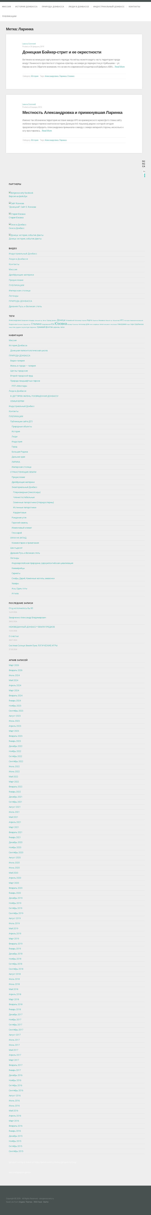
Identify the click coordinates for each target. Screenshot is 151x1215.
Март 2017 (14, 1060)
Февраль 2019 (15, 944)
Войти (45, 1202)
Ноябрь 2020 (15, 847)
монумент (107, 324)
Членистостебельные (24, 497)
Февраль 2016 (15, 1126)
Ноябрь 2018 (15, 959)
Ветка (44, 320)
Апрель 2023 (15, 726)
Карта (89, 320)
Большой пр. (38, 320)
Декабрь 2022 (15, 746)
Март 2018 (14, 999)
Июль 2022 (14, 766)
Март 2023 (14, 731)
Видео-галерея (17, 361)
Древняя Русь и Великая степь (25, 306)
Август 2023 (15, 716)
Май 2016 (13, 1111)
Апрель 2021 (15, 822)
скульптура (25, 327)
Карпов (84, 320)
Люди (14, 436)
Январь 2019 (15, 949)
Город (14, 447)
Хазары (15, 583)
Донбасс (54, 320)
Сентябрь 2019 (16, 913)
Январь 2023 (15, 741)
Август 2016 (15, 1095)
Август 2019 (15, 918)
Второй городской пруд (21, 376)
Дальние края (18, 457)
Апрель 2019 (15, 933)
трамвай (41, 327)
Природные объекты (22, 426)
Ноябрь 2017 (15, 1019)
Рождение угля (19, 517)
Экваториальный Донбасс (24, 487)
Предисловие (16, 280)
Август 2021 (15, 807)
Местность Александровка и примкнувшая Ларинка (72, 112)
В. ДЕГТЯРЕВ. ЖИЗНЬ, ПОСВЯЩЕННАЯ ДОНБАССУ (34, 396)
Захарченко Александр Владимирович (27, 617)
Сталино (70, 76)
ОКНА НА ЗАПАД (18, 538)
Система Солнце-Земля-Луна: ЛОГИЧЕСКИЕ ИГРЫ (33, 645)
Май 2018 (13, 989)
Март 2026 (14, 665)
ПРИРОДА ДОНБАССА (53, 7)
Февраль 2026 (15, 670)
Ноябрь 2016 (15, 1080)
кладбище (96, 324)
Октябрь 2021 (15, 802)
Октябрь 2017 (15, 1024)
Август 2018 (15, 974)
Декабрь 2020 (15, 842)
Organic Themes (25, 1202)
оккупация (114, 324)
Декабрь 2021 (15, 797)
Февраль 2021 (15, 832)
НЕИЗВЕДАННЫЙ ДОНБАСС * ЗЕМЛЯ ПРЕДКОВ (32, 627)
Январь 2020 (15, 893)
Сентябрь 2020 (16, 852)
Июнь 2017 (14, 1045)
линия (101, 324)
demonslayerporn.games (20, 1172)
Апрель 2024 (15, 685)
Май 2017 (13, 1050)
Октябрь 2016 (15, 1085)
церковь (56, 327)
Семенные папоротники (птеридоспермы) (33, 502)
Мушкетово (116, 320)
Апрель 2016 (15, 1116)
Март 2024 (14, 690)
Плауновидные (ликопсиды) (26, 492)
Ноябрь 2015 (15, 1141)
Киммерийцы (18, 568)
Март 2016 (14, 1121)
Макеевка (102, 320)
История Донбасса (26, 7)
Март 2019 (14, 938)
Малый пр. (109, 320)
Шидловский (46, 324)
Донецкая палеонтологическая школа (29, 350)
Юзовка (61, 324)
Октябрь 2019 (15, 908)
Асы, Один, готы (19, 588)
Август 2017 (15, 1035)
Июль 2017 (14, 1040)
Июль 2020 (14, 862)
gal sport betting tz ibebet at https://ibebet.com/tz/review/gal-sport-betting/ (42, 1162)
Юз (52, 324)
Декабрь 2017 (15, 1014)
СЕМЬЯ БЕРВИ (17, 401)
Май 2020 (13, 873)
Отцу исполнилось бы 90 (21, 608)
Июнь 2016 (14, 1106)
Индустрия (17, 441)
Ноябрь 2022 (15, 751)
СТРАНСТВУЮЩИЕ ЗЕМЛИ (23, 472)
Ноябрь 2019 (15, 903)
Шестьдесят (16, 548)
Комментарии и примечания (25, 543)
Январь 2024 (15, 700)
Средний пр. (27, 324)
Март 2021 (14, 827)
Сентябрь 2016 (16, 1090)
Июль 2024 (14, 675)
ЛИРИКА (16, 462)
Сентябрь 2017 (16, 1030)
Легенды (13, 296)
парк (128, 324)
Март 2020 (14, 883)
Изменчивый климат (22, 528)
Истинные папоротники (24, 507)
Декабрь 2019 (15, 898)
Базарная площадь (27, 320)
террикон (33, 327)
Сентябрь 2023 (16, 711)
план (14, 327)
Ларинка (63, 76)
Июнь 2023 (14, 721)
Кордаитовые (19, 512)
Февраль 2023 (15, 736)
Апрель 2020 (15, 878)
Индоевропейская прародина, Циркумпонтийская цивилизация (42, 563)
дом (87, 324)
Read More (120, 67)
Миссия (6, 7)
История (34, 76)
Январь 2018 (15, 1009)
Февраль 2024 (15, 695)
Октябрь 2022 (15, 756)
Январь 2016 (15, 1131)
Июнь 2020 (14, 868)
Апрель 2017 (15, 1055)
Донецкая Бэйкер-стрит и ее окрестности (61, 52)
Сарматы (16, 573)
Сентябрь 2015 (16, 1151)
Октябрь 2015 (15, 1146)
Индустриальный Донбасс (108, 7)
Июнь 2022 (14, 771)
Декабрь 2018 (15, 954)
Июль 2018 (14, 979)
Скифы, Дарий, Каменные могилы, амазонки (33, 578)
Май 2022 (13, 776)
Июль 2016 (14, 1100)
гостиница (82, 324)
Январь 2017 (15, 1070)
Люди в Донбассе (79, 7)
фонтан (49, 327)
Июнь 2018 (14, 984)
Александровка (51, 76)
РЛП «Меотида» (19, 386)
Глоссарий (17, 533)
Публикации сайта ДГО (21, 421)
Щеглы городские (19, 371)
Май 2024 (13, 680)
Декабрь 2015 (15, 1136)
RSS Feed (38, 1202)
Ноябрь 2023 (15, 706)
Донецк (61, 320)
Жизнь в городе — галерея (23, 366)
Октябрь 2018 (15, 964)
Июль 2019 (14, 923)
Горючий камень (20, 523)
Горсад (49, 320)
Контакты (134, 7)
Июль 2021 (14, 812)
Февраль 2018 (15, 1004)
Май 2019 (13, 928)
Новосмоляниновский (136, 320)
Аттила (15, 593)
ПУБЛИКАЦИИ (9, 16)
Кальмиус (78, 320)
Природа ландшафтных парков (25, 381)
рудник (18, 327)
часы (62, 327)
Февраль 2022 (15, 786)
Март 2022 (14, 782)
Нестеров (126, 320)
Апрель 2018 (15, 994)
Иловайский (70, 320)
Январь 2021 (15, 837)
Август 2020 (15, 857)
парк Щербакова (137, 324)
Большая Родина (20, 452)
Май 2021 (13, 817)
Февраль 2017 (15, 1065)
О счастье (14, 636)
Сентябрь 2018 (16, 969)
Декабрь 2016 (15, 1075)
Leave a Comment (29, 44)
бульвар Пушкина (72, 324)
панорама (121, 324)
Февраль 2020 (15, 888)
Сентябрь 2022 (16, 761)
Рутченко (20, 324)
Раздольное (13, 324)
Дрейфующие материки (21, 275)
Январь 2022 (15, 792)
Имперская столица (19, 290)
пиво (10, 327)
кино (91, 324)
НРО (122, 320)
